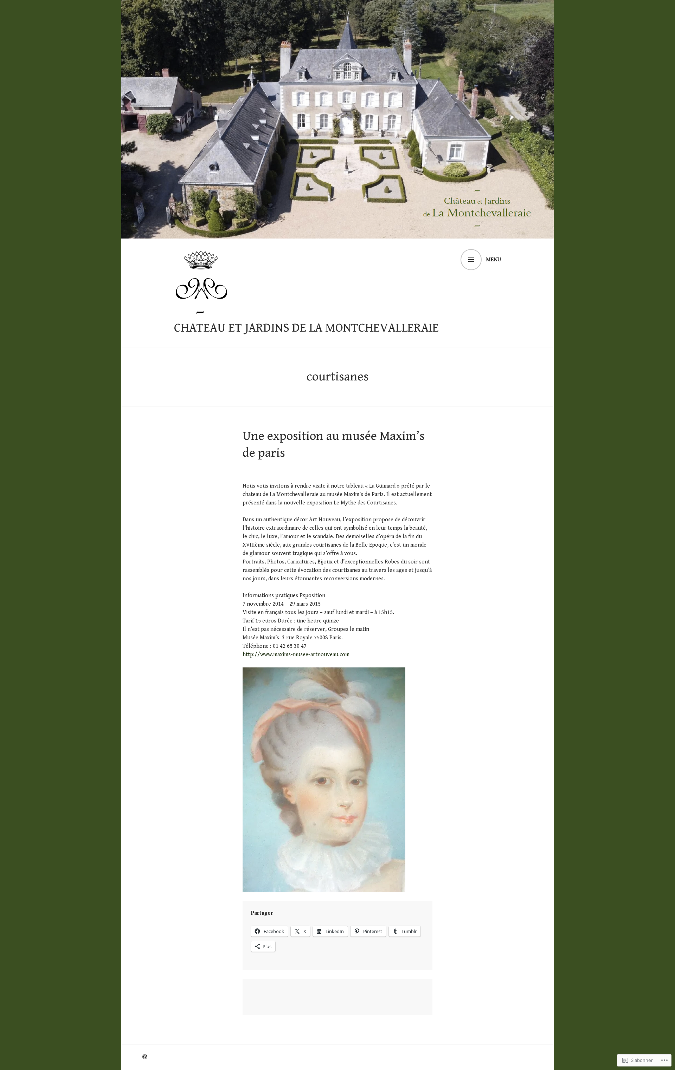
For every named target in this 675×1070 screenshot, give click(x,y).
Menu (493, 259)
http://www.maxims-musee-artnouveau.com (296, 654)
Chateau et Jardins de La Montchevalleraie (306, 328)
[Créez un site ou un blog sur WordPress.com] (144, 1057)
